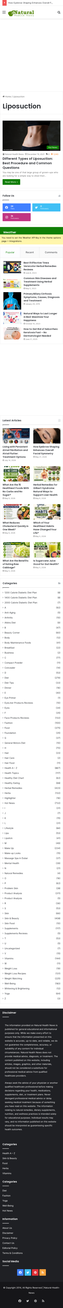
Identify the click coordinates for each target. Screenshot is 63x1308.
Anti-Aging (10, 612)
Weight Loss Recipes (15, 973)
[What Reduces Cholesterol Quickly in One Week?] (16, 511)
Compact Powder (14, 662)
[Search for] (59, 13)
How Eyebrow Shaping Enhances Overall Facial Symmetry (46, 450)
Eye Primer (10, 698)
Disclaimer (7, 1233)
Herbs (8, 793)
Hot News (10, 803)
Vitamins (9, 958)
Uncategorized (12, 948)
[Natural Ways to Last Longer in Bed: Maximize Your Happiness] (12, 318)
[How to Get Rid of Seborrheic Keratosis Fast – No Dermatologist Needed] (12, 333)
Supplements (11, 928)
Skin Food (10, 923)
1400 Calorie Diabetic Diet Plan (21, 597)
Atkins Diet (10, 622)
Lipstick (8, 838)
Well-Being (10, 983)
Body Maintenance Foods (18, 642)
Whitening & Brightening (17, 988)
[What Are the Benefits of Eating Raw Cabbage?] (16, 549)
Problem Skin (11, 888)
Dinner (8, 687)
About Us (7, 1228)
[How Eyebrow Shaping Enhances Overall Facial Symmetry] (46, 435)
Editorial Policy (10, 1248)
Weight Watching (13, 978)
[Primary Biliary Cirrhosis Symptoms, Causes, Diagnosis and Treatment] (12, 301)
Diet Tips (9, 682)
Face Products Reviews (17, 718)
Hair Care (9, 758)
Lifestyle (9, 828)
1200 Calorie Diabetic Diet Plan (21, 592)
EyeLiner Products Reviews (19, 703)
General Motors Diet (15, 743)
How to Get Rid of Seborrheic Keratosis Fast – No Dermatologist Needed (41, 332)
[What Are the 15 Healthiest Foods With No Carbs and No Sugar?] (16, 473)
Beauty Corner (12, 632)
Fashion (9, 723)
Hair (7, 753)
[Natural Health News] (21, 12)
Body (7, 637)
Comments (51, 252)
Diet (7, 677)
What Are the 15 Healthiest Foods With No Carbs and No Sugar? (16, 490)
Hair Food (9, 763)
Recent (30, 252)
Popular (10, 252)
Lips (7, 833)
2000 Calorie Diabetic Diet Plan (21, 602)
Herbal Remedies (13, 788)
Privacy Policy (9, 1238)
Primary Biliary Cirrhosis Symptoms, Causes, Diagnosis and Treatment (42, 297)
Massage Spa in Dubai (16, 858)
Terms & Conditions (12, 1253)
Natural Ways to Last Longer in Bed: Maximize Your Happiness (40, 317)
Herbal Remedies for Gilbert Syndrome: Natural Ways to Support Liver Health (45, 490)
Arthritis (9, 617)
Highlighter (10, 798)
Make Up (9, 848)
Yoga (7, 993)
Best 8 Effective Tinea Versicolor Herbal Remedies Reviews (40, 266)
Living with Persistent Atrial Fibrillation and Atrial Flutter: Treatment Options (15, 452)
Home (8, 96)
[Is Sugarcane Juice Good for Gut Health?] (46, 549)
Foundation (10, 733)
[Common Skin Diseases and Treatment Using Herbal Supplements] (12, 283)
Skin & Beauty (12, 918)
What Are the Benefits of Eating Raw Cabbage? (15, 564)
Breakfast (10, 647)
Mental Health (12, 863)
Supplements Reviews (16, 933)
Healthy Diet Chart (14, 778)
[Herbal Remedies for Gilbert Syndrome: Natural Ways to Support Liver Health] (46, 473)
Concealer (10, 667)
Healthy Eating (12, 783)
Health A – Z (11, 768)
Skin (7, 913)
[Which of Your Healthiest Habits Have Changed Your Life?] (46, 511)
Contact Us (8, 1243)
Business (9, 652)
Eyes (7, 708)
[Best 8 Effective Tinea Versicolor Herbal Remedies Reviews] (12, 267)
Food (7, 728)
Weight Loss (11, 968)
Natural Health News (14, 154)
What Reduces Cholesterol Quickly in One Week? (15, 526)
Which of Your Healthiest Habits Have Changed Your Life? (45, 528)
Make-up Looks (13, 853)
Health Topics (12, 773)
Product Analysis (13, 893)
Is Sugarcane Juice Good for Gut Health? (46, 562)
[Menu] (4, 13)
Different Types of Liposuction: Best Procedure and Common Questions (28, 163)
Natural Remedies (14, 873)
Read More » (11, 182)
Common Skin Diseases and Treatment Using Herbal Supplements (40, 282)
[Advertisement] (31, 53)
